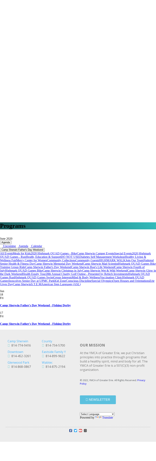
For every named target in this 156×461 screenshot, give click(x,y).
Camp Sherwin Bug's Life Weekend (93, 267)
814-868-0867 (20, 367)
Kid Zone (60, 280)
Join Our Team (134, 260)
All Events (6, 253)
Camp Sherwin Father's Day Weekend (22, 249)
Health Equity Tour (34, 274)
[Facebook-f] (70, 430)
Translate (107, 417)
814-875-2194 (54, 367)
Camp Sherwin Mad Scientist (100, 263)
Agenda (6, 242)
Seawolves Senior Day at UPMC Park (31, 280)
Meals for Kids (22, 253)
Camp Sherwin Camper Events (95, 253)
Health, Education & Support (43, 256)
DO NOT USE (70, 256)
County (47, 341)
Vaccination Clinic (111, 277)
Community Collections (61, 260)
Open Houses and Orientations (131, 280)
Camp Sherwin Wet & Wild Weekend (104, 270)
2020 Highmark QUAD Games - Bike (54, 253)
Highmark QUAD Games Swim (33, 277)
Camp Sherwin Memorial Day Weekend (59, 263)
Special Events (123, 253)
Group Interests (62, 277)
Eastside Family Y (54, 352)
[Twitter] (75, 430)
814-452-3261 (20, 356)
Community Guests (87, 260)
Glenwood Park (18, 362)
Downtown (15, 352)
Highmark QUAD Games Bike (24, 270)
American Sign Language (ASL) (61, 284)
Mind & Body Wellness (86, 277)
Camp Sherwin (22, 284)
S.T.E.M (36, 284)
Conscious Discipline (79, 280)
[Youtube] (80, 430)
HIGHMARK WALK (112, 260)
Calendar (36, 246)
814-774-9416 (20, 345)
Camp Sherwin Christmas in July (62, 270)
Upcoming (9, 246)
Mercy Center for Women (31, 260)
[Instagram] (85, 430)
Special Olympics (102, 280)
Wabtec (47, 362)
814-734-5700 (54, 345)
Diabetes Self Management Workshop (102, 256)
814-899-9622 (54, 356)
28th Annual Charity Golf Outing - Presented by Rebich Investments (87, 274)
